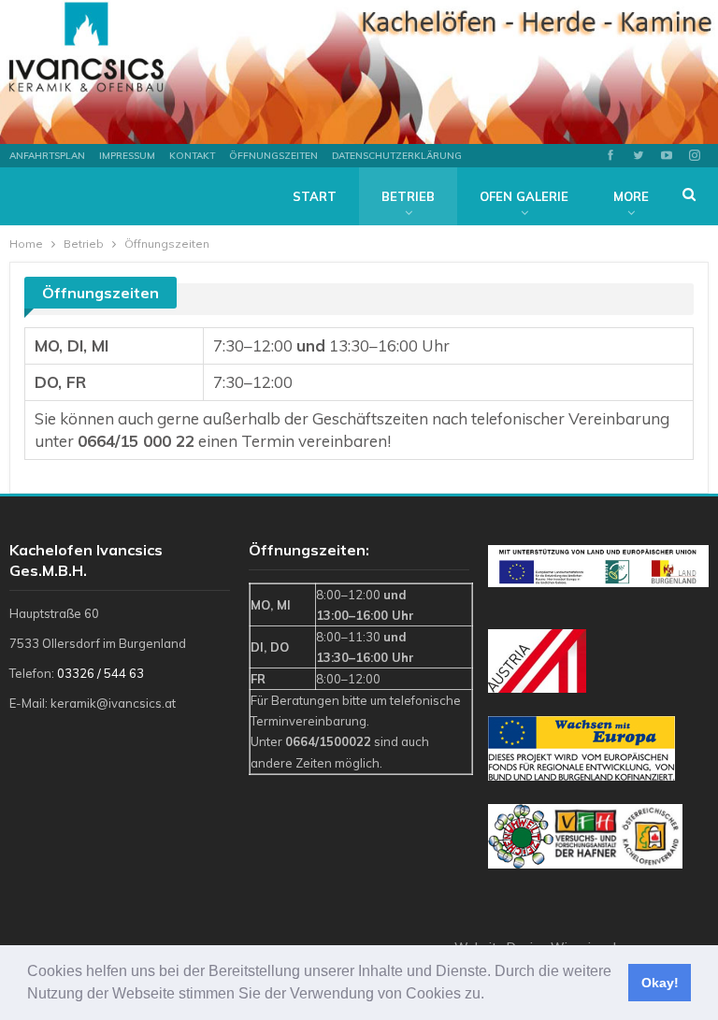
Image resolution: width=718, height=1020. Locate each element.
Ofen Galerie (524, 196)
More (631, 196)
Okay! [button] (660, 982)
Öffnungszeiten (273, 156)
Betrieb (408, 196)
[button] (491, 995)
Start (315, 196)
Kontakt (192, 156)
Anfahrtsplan (47, 156)
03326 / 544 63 (100, 673)
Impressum (127, 156)
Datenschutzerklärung (397, 156)
